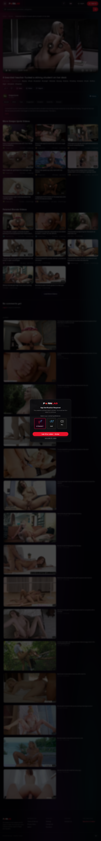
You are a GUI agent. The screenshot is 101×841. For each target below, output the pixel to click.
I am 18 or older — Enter (50, 434)
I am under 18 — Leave (50, 438)
